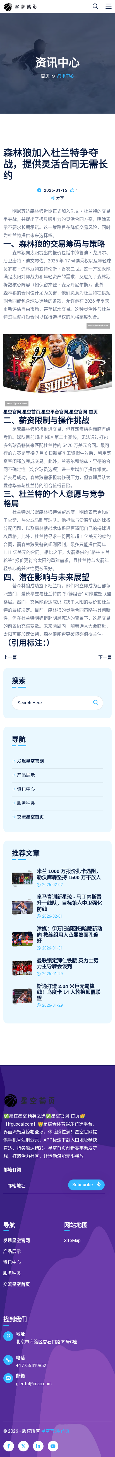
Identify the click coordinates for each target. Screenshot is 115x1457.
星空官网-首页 (55, 1431)
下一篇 (105, 657)
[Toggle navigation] (109, 6)
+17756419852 (31, 1365)
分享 (60, 197)
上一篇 (10, 657)
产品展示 (26, 775)
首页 (45, 75)
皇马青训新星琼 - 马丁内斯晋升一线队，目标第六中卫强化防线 (69, 903)
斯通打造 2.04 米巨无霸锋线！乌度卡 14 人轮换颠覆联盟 (68, 992)
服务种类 (26, 803)
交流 (30, 817)
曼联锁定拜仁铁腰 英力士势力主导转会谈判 (68, 964)
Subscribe (83, 1184)
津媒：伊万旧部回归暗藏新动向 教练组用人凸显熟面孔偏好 (69, 935)
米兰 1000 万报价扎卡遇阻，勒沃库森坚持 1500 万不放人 (69, 874)
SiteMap (72, 1240)
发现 (30, 761)
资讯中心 (26, 789)
